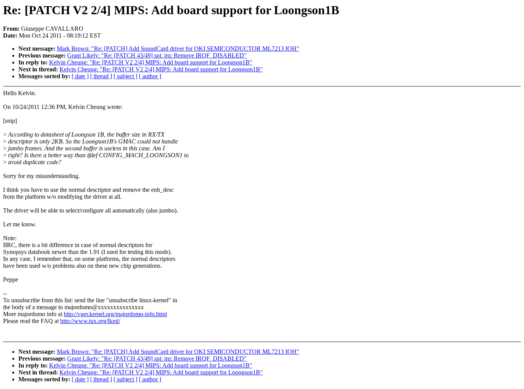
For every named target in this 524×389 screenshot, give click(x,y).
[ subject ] (125, 76)
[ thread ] (101, 76)
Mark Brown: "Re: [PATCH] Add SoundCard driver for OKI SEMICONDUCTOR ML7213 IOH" (178, 48)
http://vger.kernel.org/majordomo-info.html (115, 314)
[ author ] (150, 76)
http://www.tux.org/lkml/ (90, 321)
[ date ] (80, 76)
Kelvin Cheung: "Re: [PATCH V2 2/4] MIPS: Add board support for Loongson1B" (150, 62)
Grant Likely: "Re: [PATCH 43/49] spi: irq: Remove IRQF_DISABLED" (157, 55)
